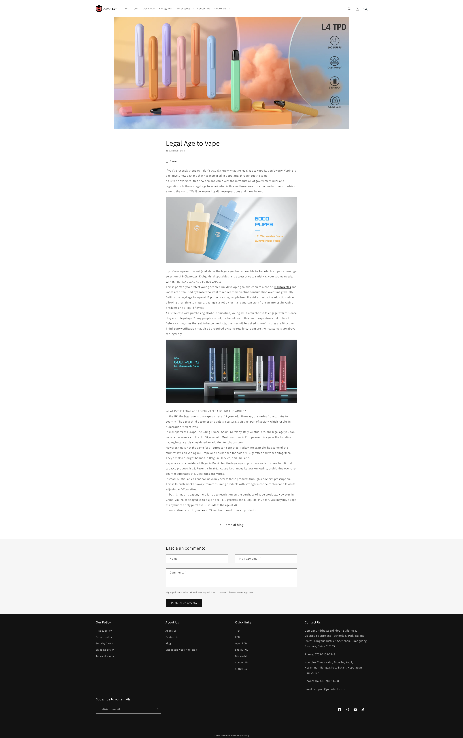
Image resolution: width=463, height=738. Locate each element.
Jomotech (225, 735)
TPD (237, 630)
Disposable (241, 656)
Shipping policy (105, 649)
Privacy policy (104, 630)
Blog (168, 643)
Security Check (104, 643)
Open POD (241, 643)
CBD (237, 637)
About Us (170, 630)
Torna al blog (234, 525)
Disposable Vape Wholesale (181, 649)
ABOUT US (241, 668)
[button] (185, 8)
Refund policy (104, 637)
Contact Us (171, 637)
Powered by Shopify (240, 735)
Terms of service (105, 656)
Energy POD (242, 649)
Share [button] (173, 161)
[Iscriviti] (157, 709)
